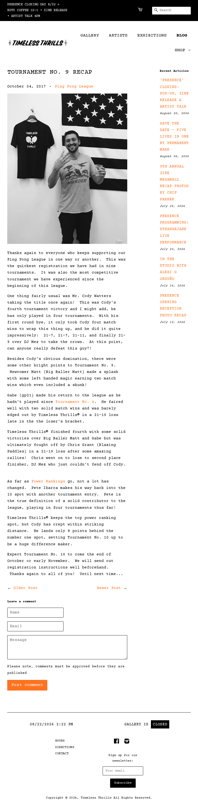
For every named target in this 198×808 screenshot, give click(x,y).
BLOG (182, 35)
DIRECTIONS (64, 747)
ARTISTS (118, 35)
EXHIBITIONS (152, 35)
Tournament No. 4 (75, 402)
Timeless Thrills (96, 798)
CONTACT (62, 754)
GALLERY (89, 35)
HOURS (60, 741)
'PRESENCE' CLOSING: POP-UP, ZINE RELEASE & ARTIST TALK (174, 93)
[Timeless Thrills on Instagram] (126, 742)
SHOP (181, 50)
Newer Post (109, 588)
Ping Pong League (74, 86)
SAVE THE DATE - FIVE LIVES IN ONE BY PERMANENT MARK (174, 136)
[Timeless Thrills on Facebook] (116, 742)
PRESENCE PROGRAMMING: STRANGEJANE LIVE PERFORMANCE (174, 229)
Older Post (26, 588)
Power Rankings (48, 481)
